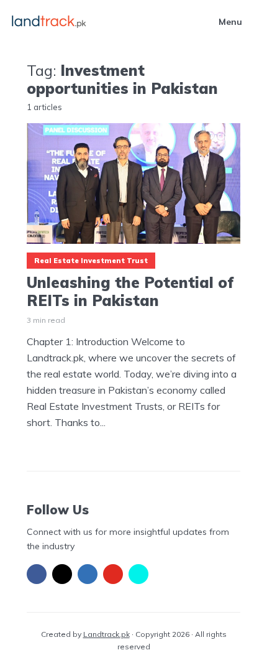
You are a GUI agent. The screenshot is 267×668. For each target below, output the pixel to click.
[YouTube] (113, 574)
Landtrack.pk (106, 634)
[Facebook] (37, 574)
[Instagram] (62, 574)
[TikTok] (138, 574)
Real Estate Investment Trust (91, 260)
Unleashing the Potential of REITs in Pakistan (130, 292)
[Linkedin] (87, 574)
